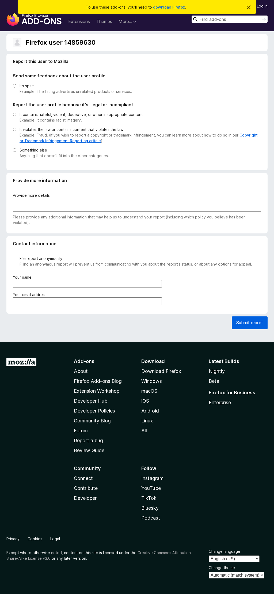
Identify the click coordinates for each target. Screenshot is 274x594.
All (144, 430)
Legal (55, 538)
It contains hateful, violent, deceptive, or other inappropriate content (81, 114)
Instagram (152, 478)
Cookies (35, 538)
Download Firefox (161, 371)
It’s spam (27, 86)
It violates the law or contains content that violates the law (71, 129)
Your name (23, 277)
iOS (145, 401)
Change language (224, 551)
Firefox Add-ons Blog (98, 381)
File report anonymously (41, 258)
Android (150, 411)
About (81, 371)
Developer (85, 498)
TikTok (149, 498)
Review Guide (89, 450)
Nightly (217, 371)
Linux (147, 420)
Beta (214, 381)
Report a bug (88, 440)
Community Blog (92, 420)
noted (56, 552)
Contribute (86, 488)
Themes (104, 21)
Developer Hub (90, 401)
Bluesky (150, 508)
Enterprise (220, 402)
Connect (83, 478)
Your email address (31, 294)
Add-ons (84, 361)
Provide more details (31, 195)
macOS (149, 391)
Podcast (150, 518)
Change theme (222, 567)
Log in (262, 6)
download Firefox (169, 7)
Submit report (249, 322)
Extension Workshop (96, 391)
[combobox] (230, 19)
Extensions (79, 21)
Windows (151, 381)
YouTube (151, 488)
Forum (81, 430)
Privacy (13, 538)
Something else (33, 150)
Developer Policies (94, 411)
